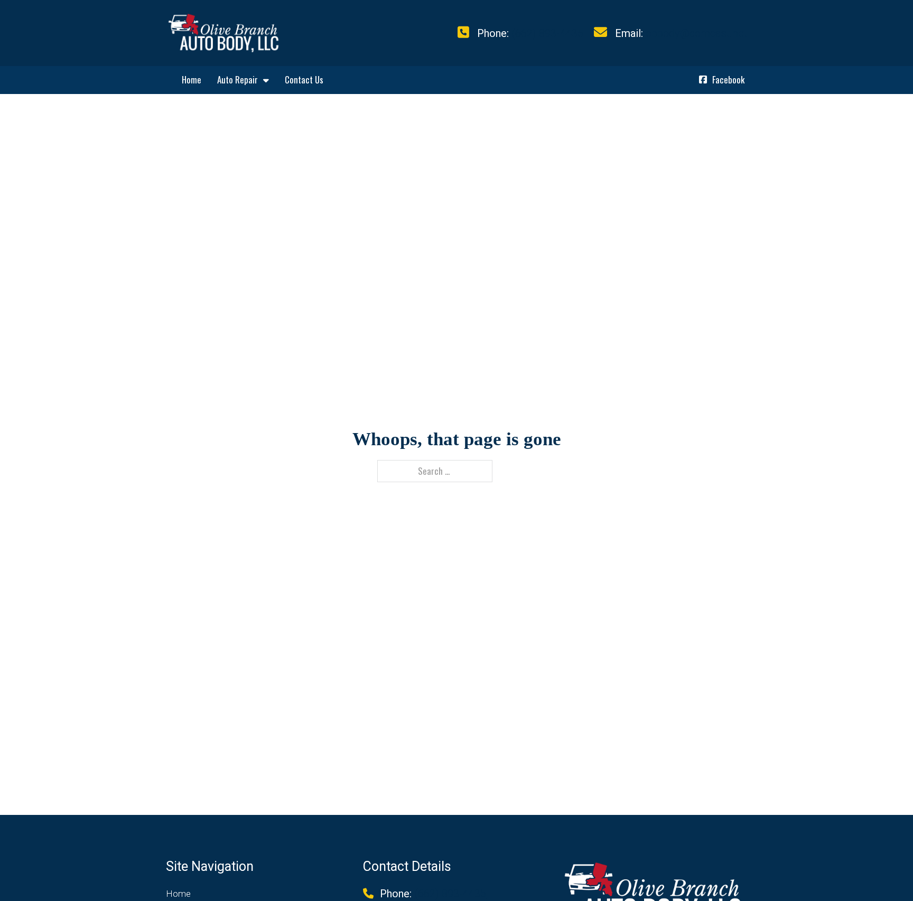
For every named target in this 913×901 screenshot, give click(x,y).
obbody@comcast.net (696, 33)
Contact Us (304, 79)
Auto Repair (237, 79)
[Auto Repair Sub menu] (266, 80)
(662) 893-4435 (547, 33)
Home (191, 79)
